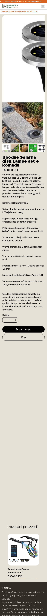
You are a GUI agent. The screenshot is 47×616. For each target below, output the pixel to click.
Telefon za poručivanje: (19, 11)
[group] (23, 556)
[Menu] (43, 6)
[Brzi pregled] (23, 550)
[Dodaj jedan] (15, 320)
